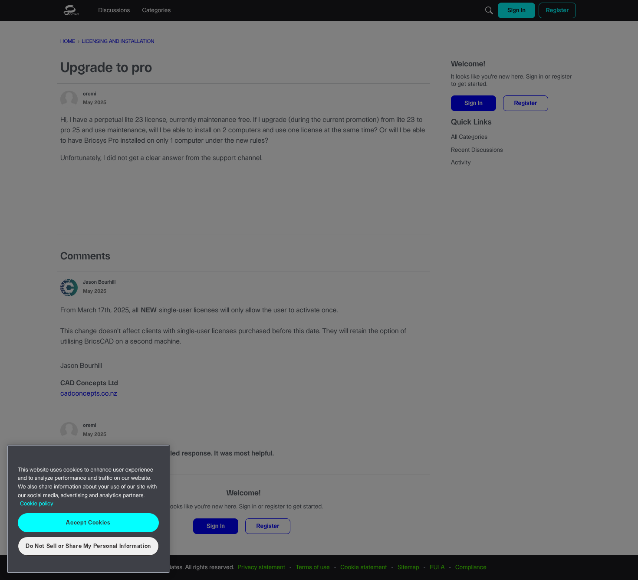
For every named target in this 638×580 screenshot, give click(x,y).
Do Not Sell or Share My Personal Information (88, 546)
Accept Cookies (88, 522)
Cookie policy (36, 504)
